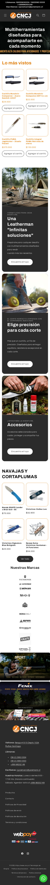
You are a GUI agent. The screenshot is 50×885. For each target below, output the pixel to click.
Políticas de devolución (16, 816)
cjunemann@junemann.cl (28, 770)
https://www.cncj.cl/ (22, 865)
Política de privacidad (20, 869)
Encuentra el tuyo (20, 262)
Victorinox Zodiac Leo (36, 509)
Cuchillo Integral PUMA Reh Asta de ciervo (35, 141)
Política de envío (35, 873)
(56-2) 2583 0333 (18, 761)
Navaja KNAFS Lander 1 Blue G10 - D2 (12, 508)
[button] (5, 15)
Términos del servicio (19, 873)
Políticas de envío (13, 811)
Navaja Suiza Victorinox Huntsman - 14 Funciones (36, 545)
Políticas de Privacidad (15, 805)
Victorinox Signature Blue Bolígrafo (11, 544)
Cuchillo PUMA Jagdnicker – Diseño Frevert (11, 141)
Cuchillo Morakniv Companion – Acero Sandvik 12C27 (11, 96)
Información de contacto (26, 877)
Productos (10, 793)
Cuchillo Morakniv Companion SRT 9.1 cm (37, 95)
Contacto (9, 799)
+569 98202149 (18, 765)
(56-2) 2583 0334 (18, 757)
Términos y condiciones (16, 822)
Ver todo (25, 559)
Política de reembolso (38, 869)
